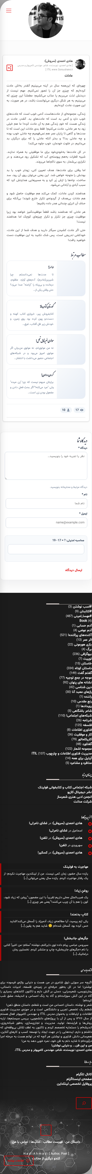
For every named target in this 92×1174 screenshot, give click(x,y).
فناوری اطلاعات (82, 730)
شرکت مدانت (83, 801)
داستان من (72, 1142)
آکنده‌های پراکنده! (80, 635)
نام (84, 494)
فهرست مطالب (53, 1142)
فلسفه (87, 725)
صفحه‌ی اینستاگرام (79, 1079)
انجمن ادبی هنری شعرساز (74, 797)
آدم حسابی (84, 625)
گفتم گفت (85, 673)
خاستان (86, 663)
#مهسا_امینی (83, 616)
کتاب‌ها (36, 1142)
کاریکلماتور (85, 739)
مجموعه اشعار (82, 749)
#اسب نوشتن (82, 606)
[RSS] (41, 1166)
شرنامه (87, 720)
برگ (89, 649)
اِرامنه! (51, 267)
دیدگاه (82, 448)
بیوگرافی (86, 654)
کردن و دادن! (47, 375)
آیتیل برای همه (82, 758)
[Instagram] (47, 1166)
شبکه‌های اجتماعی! (79, 715)
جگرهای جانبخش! (76, 938)
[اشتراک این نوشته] (10, 68)
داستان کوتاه (83, 668)
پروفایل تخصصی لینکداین (74, 1084)
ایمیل (83, 514)
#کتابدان (86, 611)
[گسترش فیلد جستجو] (84, 1103)
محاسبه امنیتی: (68, 540)
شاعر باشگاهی (82, 711)
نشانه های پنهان (80, 682)
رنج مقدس (84, 701)
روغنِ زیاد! (81, 890)
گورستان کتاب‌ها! (47, 306)
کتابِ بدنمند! (79, 914)
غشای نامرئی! (38, 823)
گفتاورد (87, 744)
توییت (87, 659)
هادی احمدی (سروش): (67, 823)
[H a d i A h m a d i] (46, 20)
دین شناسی (83, 687)
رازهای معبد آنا (82, 692)
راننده (88, 696)
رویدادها (86, 706)
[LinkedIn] (54, 1166)
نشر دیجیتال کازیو (79, 792)
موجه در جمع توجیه (79, 677)
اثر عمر (87, 640)
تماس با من (20, 1142)
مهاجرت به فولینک (75, 867)
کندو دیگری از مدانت (46, 1158)
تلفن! (43, 838)
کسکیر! (42, 852)
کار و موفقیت (83, 734)
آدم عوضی (85, 630)
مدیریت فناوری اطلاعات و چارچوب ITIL (62, 753)
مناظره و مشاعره (81, 763)
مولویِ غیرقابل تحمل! (45, 340)
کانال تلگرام (83, 1074)
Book (83, 621)
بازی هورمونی (83, 644)
